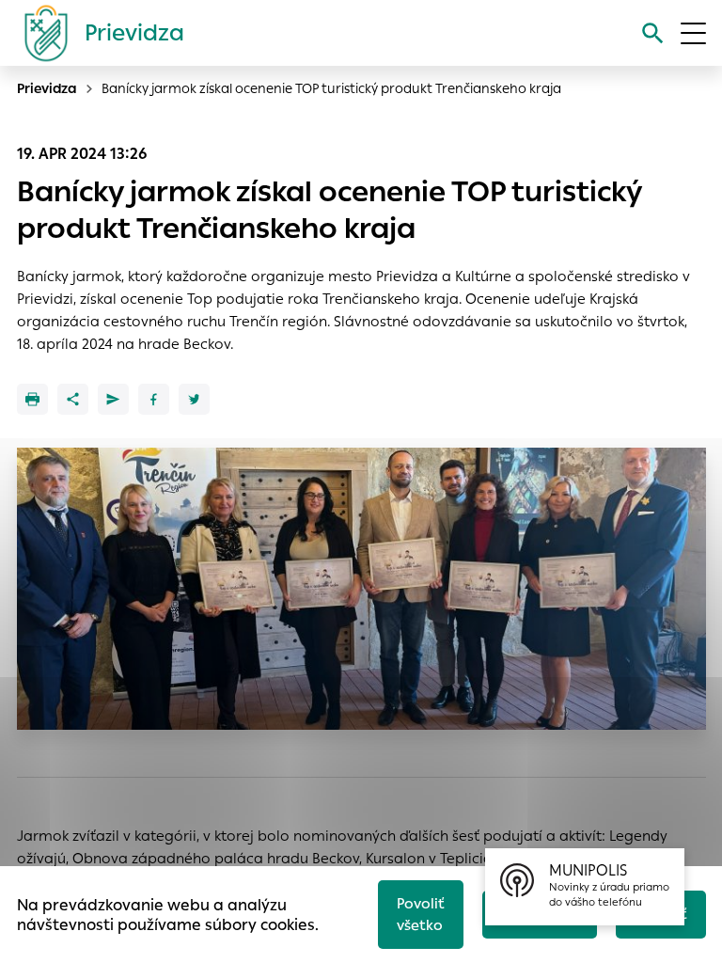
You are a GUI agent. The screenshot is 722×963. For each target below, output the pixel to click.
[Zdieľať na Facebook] (153, 399)
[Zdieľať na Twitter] (194, 399)
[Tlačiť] (32, 399)
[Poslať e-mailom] (113, 399)
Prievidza (47, 88)
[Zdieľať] (72, 399)
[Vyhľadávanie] (653, 33)
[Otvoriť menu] (693, 33)
